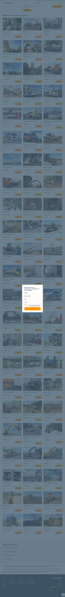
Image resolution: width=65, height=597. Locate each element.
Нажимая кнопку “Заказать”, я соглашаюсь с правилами (33, 305)
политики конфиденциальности (34, 305)
